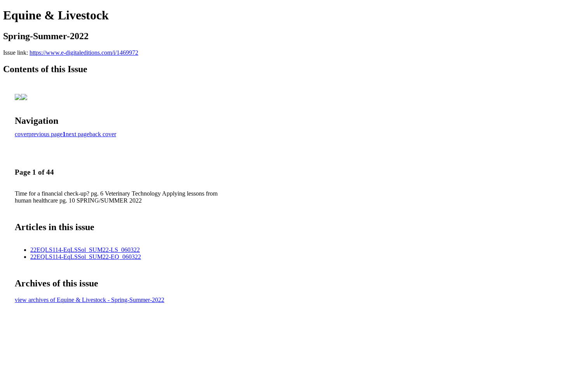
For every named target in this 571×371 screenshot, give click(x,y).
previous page (45, 134)
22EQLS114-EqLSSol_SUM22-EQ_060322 (85, 256)
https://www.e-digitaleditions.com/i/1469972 (84, 52)
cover (21, 134)
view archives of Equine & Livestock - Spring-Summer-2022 (89, 299)
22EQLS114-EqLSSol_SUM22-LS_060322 (85, 249)
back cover (102, 134)
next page (77, 134)
